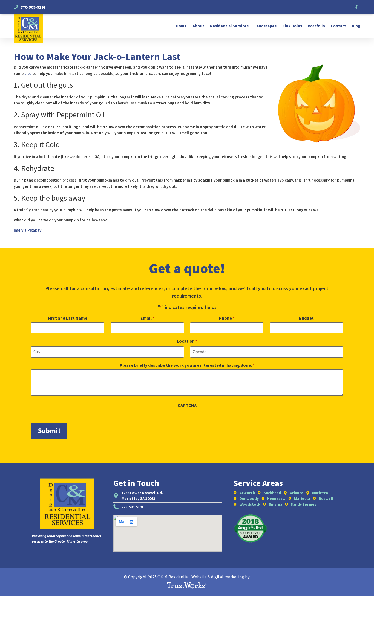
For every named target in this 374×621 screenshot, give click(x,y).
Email (147, 318)
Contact (338, 26)
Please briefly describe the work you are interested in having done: (187, 365)
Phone (226, 318)
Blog (356, 26)
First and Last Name (67, 318)
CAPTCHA (187, 405)
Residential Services (229, 26)
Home (181, 26)
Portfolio (316, 26)
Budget (306, 318)
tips (27, 73)
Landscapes (265, 26)
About (198, 26)
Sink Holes (292, 26)
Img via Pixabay (27, 230)
